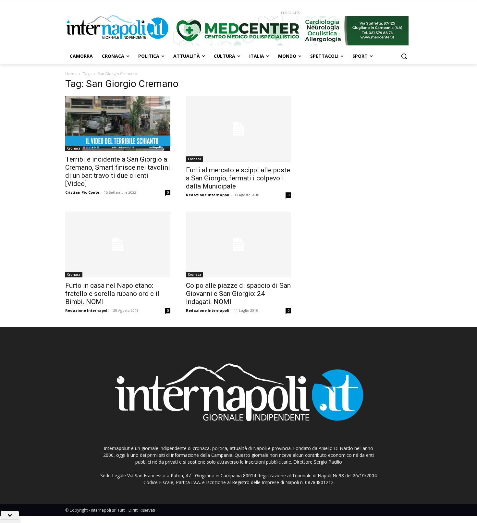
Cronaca (73, 148)
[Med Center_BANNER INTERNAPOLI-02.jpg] (290, 30)
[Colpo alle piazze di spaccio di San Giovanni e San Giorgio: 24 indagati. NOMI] (238, 244)
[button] (404, 56)
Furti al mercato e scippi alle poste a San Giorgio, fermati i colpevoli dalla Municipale (238, 178)
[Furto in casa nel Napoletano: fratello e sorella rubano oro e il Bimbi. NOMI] (117, 244)
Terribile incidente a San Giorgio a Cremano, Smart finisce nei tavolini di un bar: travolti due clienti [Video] (117, 171)
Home (71, 74)
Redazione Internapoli (207, 194)
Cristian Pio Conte (82, 192)
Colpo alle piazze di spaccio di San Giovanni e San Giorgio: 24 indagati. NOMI (238, 294)
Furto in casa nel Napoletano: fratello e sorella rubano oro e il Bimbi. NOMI (112, 294)
